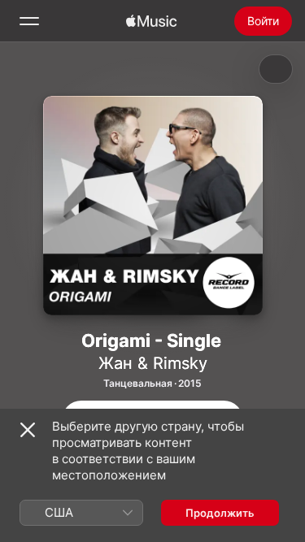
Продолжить (220, 512)
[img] (151, 21)
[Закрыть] (27, 430)
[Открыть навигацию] (29, 21)
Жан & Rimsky (152, 363)
